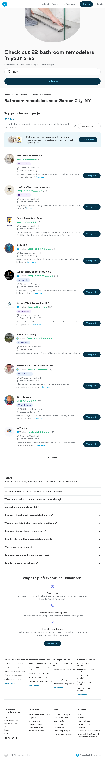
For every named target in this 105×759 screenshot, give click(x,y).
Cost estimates (36, 727)
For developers (11, 724)
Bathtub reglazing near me (63, 680)
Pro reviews (59, 727)
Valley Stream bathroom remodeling (86, 683)
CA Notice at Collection (89, 731)
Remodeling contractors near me (64, 671)
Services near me (36, 724)
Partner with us (11, 720)
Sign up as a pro (61, 718)
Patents (81, 727)
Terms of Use (84, 721)
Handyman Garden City (37, 677)
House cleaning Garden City (39, 663)
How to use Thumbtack (39, 714)
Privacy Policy (84, 724)
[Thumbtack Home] (4, 4)
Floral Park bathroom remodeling (85, 677)
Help (80, 714)
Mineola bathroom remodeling (84, 664)
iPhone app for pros (63, 731)
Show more (9, 683)
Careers (7, 727)
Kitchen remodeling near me (63, 684)
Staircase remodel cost (13, 679)
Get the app (34, 721)
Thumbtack (8, 95)
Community (59, 721)
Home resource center (39, 731)
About (7, 717)
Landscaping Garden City (38, 673)
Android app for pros (63, 734)
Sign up (32, 718)
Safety (81, 718)
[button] (21, 248)
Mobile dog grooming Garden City (40, 668)
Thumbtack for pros (63, 714)
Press (6, 730)
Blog (6, 733)
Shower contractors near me (64, 676)
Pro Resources (60, 724)
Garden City (25, 95)
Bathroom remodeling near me (63, 664)
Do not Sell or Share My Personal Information (89, 735)
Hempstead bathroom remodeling (86, 671)
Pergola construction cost (15, 671)
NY (17, 95)
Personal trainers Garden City (40, 681)
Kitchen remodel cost (13, 675)
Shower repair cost (12, 667)
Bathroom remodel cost (14, 663)
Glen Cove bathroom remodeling (85, 689)
